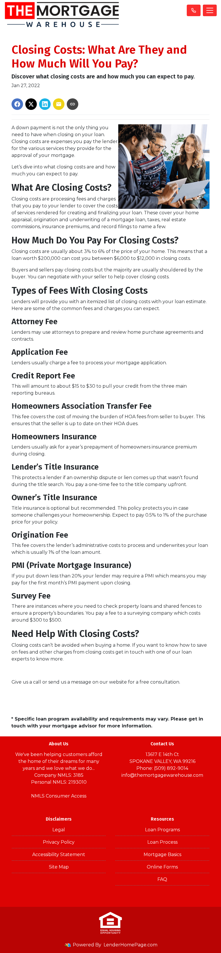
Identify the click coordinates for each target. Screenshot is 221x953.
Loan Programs (162, 829)
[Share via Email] (58, 104)
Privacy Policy (59, 842)
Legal (58, 829)
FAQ (162, 879)
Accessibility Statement (58, 854)
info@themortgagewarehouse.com (162, 775)
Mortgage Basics (162, 854)
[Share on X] (31, 104)
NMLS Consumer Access (58, 796)
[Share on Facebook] (17, 104)
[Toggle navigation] (210, 10)
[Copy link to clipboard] (72, 104)
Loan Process (162, 842)
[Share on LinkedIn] (45, 104)
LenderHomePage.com (130, 945)
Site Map (59, 867)
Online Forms (162, 867)
